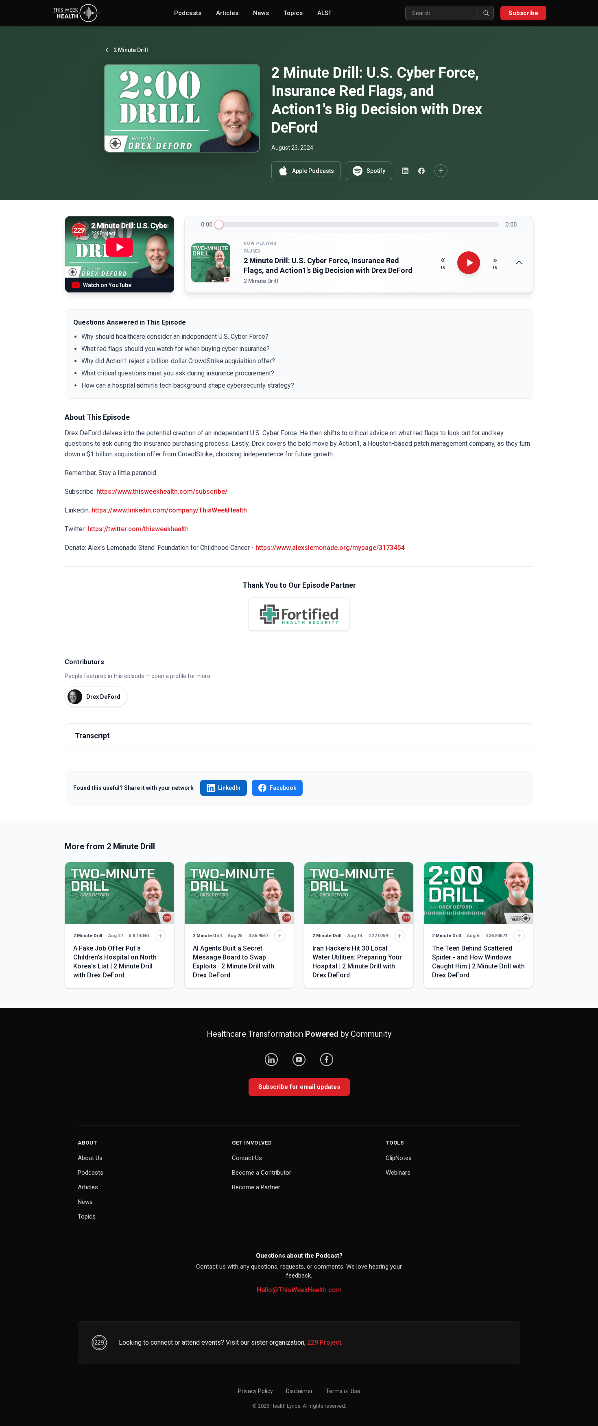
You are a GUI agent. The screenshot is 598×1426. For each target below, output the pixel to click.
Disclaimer (299, 1391)
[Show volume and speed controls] (519, 263)
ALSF (324, 13)
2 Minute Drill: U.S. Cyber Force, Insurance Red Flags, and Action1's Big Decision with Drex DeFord (328, 265)
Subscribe (523, 13)
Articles (227, 13)
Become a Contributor (261, 1172)
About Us (90, 1158)
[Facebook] (327, 1059)
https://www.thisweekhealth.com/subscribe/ (161, 491)
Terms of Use (343, 1391)
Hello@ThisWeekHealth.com (299, 1290)
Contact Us (247, 1158)
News (261, 13)
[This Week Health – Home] (76, 13)
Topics (293, 13)
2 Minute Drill (130, 50)
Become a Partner (256, 1187)
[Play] (468, 262)
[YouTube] (299, 1059)
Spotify (376, 171)
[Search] (486, 13)
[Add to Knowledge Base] (440, 170)
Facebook (283, 788)
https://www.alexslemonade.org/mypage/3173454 (329, 548)
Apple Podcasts (313, 171)
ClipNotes (399, 1158)
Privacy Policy (255, 1391)
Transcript (92, 735)
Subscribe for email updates (299, 1086)
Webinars (398, 1172)
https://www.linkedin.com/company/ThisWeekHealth (169, 510)
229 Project (324, 1342)
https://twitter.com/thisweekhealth (138, 529)
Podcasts (187, 13)
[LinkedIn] (271, 1059)
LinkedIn (229, 788)
